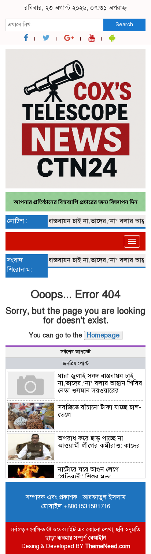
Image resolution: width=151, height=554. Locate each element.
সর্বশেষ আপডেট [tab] (75, 352)
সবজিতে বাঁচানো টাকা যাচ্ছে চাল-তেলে (99, 411)
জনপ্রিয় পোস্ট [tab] (75, 363)
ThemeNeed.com (107, 546)
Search (124, 24)
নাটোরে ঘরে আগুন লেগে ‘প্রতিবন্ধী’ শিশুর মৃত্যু (88, 473)
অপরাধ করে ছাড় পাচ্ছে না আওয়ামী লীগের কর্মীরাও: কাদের (99, 442)
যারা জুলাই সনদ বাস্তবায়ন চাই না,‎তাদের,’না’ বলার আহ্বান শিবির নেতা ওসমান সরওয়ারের (100, 383)
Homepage (103, 335)
